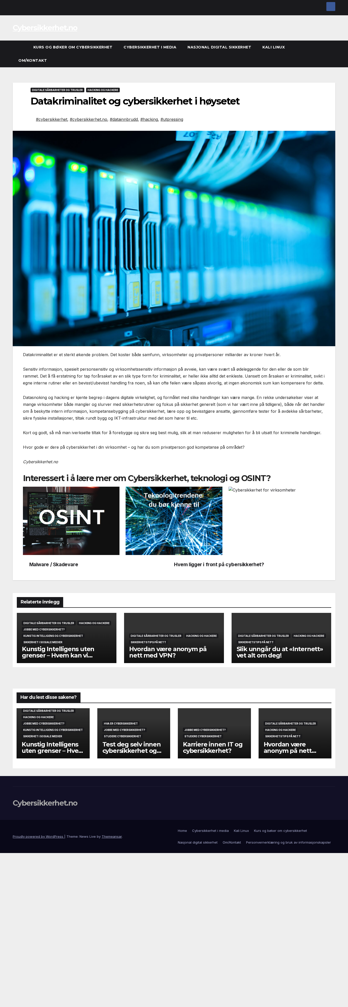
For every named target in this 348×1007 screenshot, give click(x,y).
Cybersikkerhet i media (150, 47)
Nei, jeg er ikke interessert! (122, 1000)
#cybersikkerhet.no (88, 119)
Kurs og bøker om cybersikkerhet (73, 47)
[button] (331, 53)
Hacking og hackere (103, 90)
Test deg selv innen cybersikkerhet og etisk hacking (131, 751)
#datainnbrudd (124, 119)
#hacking (149, 119)
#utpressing (171, 119)
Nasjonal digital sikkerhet (219, 47)
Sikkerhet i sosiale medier (42, 642)
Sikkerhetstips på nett (148, 642)
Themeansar (112, 836)
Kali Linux (273, 47)
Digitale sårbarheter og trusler (57, 90)
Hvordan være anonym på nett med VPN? (168, 652)
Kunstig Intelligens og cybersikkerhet (53, 635)
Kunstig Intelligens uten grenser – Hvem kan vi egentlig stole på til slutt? (60, 655)
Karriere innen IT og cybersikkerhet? (213, 747)
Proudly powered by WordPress (38, 836)
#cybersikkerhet (51, 119)
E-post (33, 930)
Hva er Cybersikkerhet (121, 723)
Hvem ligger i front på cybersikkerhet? (219, 564)
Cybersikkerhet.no (45, 27)
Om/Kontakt (32, 60)
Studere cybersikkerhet (122, 736)
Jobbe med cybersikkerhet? (44, 629)
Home (182, 831)
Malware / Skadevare (53, 564)
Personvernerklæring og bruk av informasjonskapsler (288, 842)
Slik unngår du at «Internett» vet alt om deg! (280, 652)
